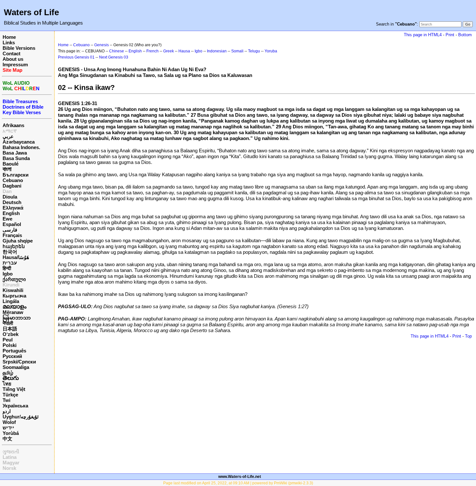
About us (13, 59)
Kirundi (11, 284)
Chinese (116, 51)
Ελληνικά (13, 208)
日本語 (10, 328)
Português (14, 350)
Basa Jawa (15, 153)
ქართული (14, 279)
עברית (10, 262)
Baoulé (10, 164)
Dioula (10, 197)
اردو (7, 411)
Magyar (11, 462)
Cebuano (13, 180)
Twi (6, 400)
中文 (7, 438)
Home (9, 37)
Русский (12, 356)
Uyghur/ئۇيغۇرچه (21, 416)
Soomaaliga (16, 367)
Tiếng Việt (14, 389)
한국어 (10, 251)
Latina (10, 457)
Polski (10, 345)
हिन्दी (7, 268)
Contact (11, 53)
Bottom (465, 34)
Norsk (9, 468)
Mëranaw (13, 312)
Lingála (11, 301)
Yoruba (271, 51)
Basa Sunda (16, 158)
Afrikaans (13, 125)
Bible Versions (19, 48)
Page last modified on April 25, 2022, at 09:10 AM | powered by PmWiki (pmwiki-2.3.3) (238, 483)
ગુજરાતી (11, 451)
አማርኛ (10, 131)
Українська (15, 405)
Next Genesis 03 (113, 57)
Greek (168, 51)
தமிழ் (8, 372)
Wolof (9, 422)
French (152, 51)
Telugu (254, 51)
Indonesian (217, 51)
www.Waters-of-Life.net (239, 476)
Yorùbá (11, 433)
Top (468, 336)
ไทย (7, 383)
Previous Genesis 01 (76, 57)
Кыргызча (14, 295)
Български (15, 175)
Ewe (7, 218)
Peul (8, 339)
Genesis (101, 45)
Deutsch (12, 202)
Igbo (8, 273)
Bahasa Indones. (21, 147)
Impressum (15, 64)
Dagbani (12, 186)
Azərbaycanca (19, 142)
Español (12, 224)
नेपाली (8, 323)
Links (9, 42)
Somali (237, 51)
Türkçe (10, 394)
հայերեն (14, 246)
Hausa (184, 51)
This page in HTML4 (423, 34)
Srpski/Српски (19, 361)
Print (450, 34)
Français (12, 235)
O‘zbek (10, 334)
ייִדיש (8, 427)
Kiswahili (13, 290)
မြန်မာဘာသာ (17, 317)
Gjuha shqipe (18, 240)
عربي (8, 136)
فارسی (10, 229)
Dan (7, 191)
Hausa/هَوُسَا (16, 257)
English (11, 213)
